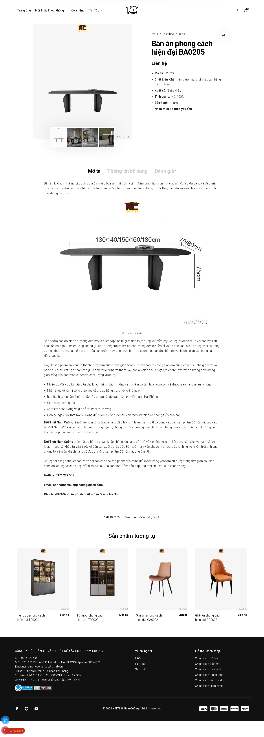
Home (155, 33)
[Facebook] (17, 709)
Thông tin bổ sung (127, 171)
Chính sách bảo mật (207, 664)
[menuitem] (26, 10)
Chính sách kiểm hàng (209, 686)
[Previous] (44, 81)
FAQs (138, 658)
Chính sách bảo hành (208, 669)
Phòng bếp (168, 33)
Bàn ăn (182, 33)
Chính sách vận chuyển (209, 680)
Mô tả (94, 171)
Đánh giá (165, 171)
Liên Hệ (140, 664)
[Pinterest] (26, 709)
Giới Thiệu (141, 669)
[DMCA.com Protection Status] (43, 687)
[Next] (120, 81)
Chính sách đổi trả (206, 658)
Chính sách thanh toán (209, 675)
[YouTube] (36, 709)
